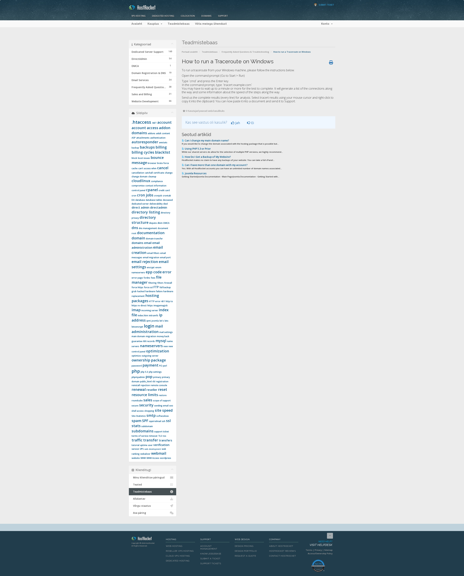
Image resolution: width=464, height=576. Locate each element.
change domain (140, 176)
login (149, 326)
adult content (163, 133)
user (150, 445)
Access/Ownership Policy (320, 553)
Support (223, 15)
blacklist (162, 152)
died (165, 203)
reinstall (136, 385)
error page (137, 277)
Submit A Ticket (210, 558)
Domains (206, 15)
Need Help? (320, 543)
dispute (153, 223)
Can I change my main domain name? (206, 140)
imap (136, 309)
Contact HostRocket (282, 556)
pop (149, 376)
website (136, 458)
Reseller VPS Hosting (180, 551)
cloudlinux (141, 180)
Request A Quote (245, 556)
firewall (168, 282)
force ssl (148, 287)
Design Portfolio (246, 551)
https (150, 305)
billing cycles (143, 152)
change (169, 172)
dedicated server (140, 203)
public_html (146, 381)
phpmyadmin (138, 377)
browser (152, 163)
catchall (149, 172)
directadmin (158, 207)
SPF (145, 420)
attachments (143, 137)
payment (150, 365)
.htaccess (141, 122)
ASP (134, 137)
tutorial (135, 445)
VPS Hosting (138, 15)
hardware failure (154, 291)
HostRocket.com (145, 539)
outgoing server (150, 355)
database (140, 199)
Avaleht (136, 23)
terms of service (140, 435)
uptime (143, 445)
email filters (153, 253)
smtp (151, 415)
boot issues (144, 158)
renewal (139, 389)
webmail (158, 453)
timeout (153, 435)
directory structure (144, 220)
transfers (165, 440)
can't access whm (147, 168)
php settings (155, 371)
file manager (146, 280)
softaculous (162, 415)
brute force (163, 163)
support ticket (161, 431)
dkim (160, 223)
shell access (138, 410)
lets (166, 320)
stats (136, 425)
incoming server (149, 310)
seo (171, 405)
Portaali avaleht (190, 51)
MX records (149, 341)
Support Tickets (210, 563)
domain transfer (154, 238)
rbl (153, 381)
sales (147, 400)
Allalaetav (138, 498)
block (134, 158)
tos (164, 435)
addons (151, 133)
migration (151, 336)
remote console (159, 385)
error (166, 272)
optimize (136, 355)
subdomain (147, 426)
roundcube (137, 400)
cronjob (158, 195)
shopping (149, 410)
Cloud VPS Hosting (178, 556)
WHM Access (152, 458)
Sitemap (328, 550)
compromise (138, 185)
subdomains (143, 431)
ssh (163, 421)
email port (165, 257)
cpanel (152, 189)
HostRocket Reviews (282, 551)
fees (153, 277)
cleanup (152, 176)
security (146, 405)
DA (133, 199)
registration (162, 381)
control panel (138, 190)
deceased (168, 199)
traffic (137, 440)
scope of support (162, 400)
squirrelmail (155, 421)
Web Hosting (174, 546)
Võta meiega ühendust (211, 23)
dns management (148, 228)
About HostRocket (281, 546)
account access (145, 127)
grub (134, 291)
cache (135, 168)
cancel (162, 167)
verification (161, 445)
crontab (167, 195)
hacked (141, 291)
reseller (151, 390)
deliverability (156, 203)
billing (161, 147)
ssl (168, 420)
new (165, 346)
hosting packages (145, 298)
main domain (138, 336)
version (135, 448)
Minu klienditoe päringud (148, 477)
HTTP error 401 (157, 301)
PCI (160, 365)
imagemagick (161, 305)
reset (162, 389)
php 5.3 (144, 371)
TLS (160, 435)
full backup (165, 287)
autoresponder (145, 141)
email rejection (145, 261)
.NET (154, 122)
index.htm (143, 315)
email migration (151, 257)
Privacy (318, 550)
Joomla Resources (195, 173)
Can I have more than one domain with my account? (216, 165)
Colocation (188, 15)
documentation (151, 232)
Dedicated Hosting (163, 15)
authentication (157, 137)
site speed (164, 410)
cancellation (138, 172)
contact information (155, 185)
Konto (326, 23)
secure (135, 405)
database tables (154, 199)
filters (160, 282)
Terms (309, 550)
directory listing (146, 212)
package (158, 360)
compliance (157, 181)
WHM (143, 458)
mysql (161, 340)
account (164, 122)
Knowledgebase (210, 553)
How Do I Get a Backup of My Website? (207, 157)
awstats (163, 142)
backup (135, 147)
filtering (152, 282)
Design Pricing (244, 546)
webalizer (145, 453)
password (137, 365)
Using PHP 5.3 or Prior (197, 148)
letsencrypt (137, 326)
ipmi (148, 320)
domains (137, 243)
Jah (237, 123)
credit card (164, 190)
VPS (142, 448)
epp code (154, 272)
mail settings (166, 332)
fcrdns (147, 277)
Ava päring (139, 513)
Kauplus (154, 23)
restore (163, 395)
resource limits (145, 394)
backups (147, 147)
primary (157, 377)
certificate (159, 172)
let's (162, 320)
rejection (145, 385)
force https (137, 287)
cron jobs (145, 195)
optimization (157, 351)
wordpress (165, 458)
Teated (137, 484)
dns (135, 227)
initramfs (153, 315)
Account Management (208, 547)
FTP (156, 287)
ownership (141, 360)
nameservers (151, 345)
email (148, 243)
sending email (161, 405)
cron (134, 195)
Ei (252, 123)
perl (165, 365)
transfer (150, 440)
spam (136, 420)
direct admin (140, 207)
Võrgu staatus (141, 505)
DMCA (166, 223)
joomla (155, 320)
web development (152, 449)
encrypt (151, 267)
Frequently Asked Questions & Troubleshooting (245, 51)
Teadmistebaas (179, 23)
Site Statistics (139, 415)
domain (138, 238)
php (136, 371)
